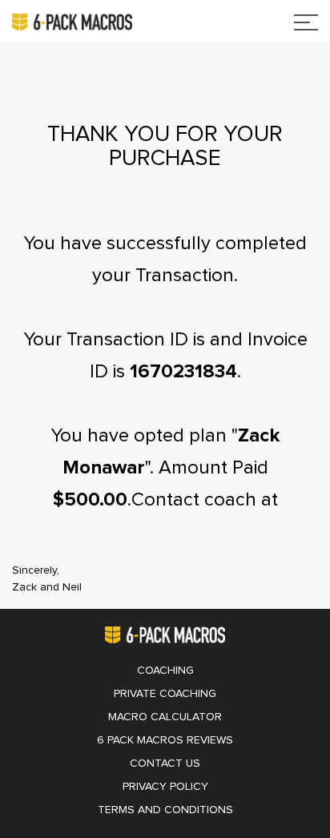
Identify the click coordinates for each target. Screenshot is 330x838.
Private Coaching (165, 693)
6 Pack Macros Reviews (165, 740)
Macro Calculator (165, 717)
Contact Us (165, 763)
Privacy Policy (165, 786)
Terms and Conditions (165, 810)
